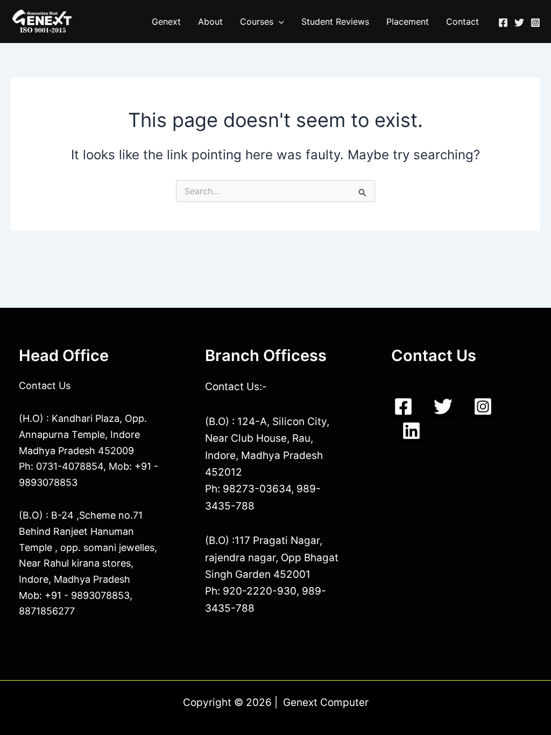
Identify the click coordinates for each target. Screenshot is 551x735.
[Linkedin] (411, 431)
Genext (166, 21)
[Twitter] (519, 22)
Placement (407, 21)
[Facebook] (503, 22)
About (210, 21)
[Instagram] (535, 22)
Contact (462, 21)
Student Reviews (335, 21)
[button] (278, 21)
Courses (256, 21)
